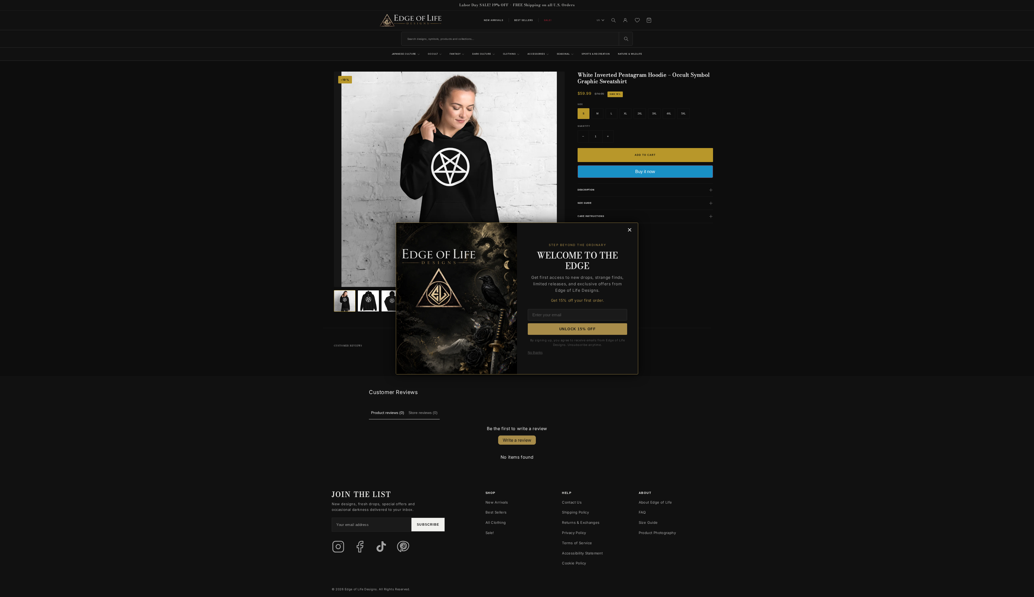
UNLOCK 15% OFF (577, 329)
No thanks (535, 352)
